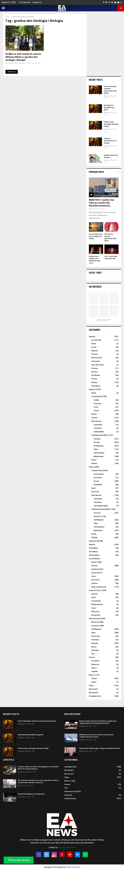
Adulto (94, 682)
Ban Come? (93, 689)
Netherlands (99, 456)
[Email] (77, 854)
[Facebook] (38, 854)
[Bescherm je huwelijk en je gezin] (95, 108)
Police (93, 460)
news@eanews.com (66, 847)
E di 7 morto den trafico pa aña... (110, 257)
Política (94, 382)
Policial (94, 566)
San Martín (95, 375)
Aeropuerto (95, 615)
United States (99, 432)
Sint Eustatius (99, 453)
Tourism (94, 418)
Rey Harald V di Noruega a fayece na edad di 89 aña (99, 748)
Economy (97, 404)
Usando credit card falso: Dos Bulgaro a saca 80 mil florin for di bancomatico (38, 767)
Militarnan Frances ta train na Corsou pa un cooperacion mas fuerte (96, 735)
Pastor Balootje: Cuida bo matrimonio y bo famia (110, 89)
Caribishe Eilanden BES (100, 509)
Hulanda (94, 643)
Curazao (94, 368)
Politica (94, 569)
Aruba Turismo (95, 590)
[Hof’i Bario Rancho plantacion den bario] (111, 227)
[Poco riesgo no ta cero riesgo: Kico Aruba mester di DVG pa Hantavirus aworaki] (96, 227)
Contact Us (37, 2)
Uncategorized (95, 696)
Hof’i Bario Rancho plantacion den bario (110, 237)
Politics (94, 463)
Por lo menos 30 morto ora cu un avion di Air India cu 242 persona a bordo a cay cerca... (38, 781)
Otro (93, 654)
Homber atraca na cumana (111, 156)
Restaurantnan (97, 604)
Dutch (91, 467)
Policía (94, 379)
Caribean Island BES (99, 435)
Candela (94, 671)
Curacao (97, 439)
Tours (93, 608)
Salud (93, 344)
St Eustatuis (93, 548)
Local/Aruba (96, 340)
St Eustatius (96, 386)
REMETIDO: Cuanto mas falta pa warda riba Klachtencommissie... (101, 203)
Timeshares (96, 601)
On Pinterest (95, 286)
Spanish (92, 336)
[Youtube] (69, 854)
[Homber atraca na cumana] (95, 158)
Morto (91, 675)
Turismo (94, 354)
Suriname (95, 650)
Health (96, 400)
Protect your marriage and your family (111, 124)
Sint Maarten (99, 446)
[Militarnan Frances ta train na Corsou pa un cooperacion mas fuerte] (71, 738)
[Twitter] (46, 854)
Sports (94, 414)
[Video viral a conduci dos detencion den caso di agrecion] (96, 249)
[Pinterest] (62, 854)
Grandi (94, 678)
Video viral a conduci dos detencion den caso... (94, 259)
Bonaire (94, 372)
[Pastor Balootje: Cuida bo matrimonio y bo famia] (95, 89)
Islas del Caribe (97, 365)
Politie (93, 534)
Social (93, 347)
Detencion (95, 664)
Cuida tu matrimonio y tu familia (110, 140)
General (94, 594)
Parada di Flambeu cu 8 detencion (31, 794)
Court (96, 407)
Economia (95, 580)
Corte (93, 576)
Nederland (98, 530)
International (96, 421)
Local (91, 559)
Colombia (97, 428)
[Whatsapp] (85, 854)
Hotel (93, 597)
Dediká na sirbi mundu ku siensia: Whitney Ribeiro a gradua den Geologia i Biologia (23, 57)
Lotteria (94, 583)
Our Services (24, 2)
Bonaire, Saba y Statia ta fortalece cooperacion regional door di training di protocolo (98, 722)
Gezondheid (99, 474)
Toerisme (95, 492)
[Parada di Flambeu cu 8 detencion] (9, 797)
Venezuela (95, 361)
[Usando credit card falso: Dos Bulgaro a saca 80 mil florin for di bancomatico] (9, 770)
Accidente (95, 661)
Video (91, 686)
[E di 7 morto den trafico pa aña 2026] (111, 249)
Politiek (94, 537)
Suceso (92, 657)
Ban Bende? (93, 693)
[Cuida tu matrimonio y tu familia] (95, 141)
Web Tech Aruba (73, 867)
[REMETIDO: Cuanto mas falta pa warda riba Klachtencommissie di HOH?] (104, 187)
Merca (16, 27)
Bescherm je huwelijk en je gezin (109, 107)
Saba (96, 449)
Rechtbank (98, 485)
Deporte (94, 351)
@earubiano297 (103, 320)
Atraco (94, 668)
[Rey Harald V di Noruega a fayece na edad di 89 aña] (71, 751)
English (92, 389)
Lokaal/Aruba (96, 470)
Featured (9, 27)
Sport (93, 488)
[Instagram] (54, 854)
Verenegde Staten (101, 506)
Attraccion (95, 611)
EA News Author (12, 63)
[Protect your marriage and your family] (95, 125)
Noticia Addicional (98, 587)
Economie (98, 478)
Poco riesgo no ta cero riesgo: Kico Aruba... (96, 236)
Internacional (96, 358)
